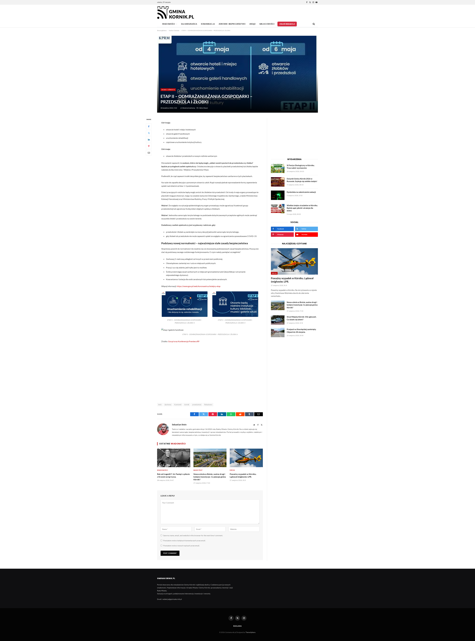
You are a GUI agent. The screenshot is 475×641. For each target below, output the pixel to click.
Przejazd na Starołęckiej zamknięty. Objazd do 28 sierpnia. (301, 330)
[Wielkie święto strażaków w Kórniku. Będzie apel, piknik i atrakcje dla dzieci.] (278, 208)
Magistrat (198, 470)
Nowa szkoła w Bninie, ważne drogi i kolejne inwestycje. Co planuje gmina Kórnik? (209, 477)
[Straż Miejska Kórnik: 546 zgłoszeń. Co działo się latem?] (278, 320)
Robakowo (208, 405)
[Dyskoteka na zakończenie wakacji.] (278, 195)
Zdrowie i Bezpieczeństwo (232, 24)
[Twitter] (149, 133)
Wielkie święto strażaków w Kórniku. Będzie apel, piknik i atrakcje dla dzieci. (302, 208)
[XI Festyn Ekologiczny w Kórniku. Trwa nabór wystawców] (278, 168)
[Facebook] (149, 126)
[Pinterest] (149, 146)
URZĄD (252, 24)
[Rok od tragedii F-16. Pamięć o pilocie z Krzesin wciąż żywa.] (173, 458)
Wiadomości (162, 470)
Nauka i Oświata (174, 30)
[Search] (313, 24)
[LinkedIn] (149, 139)
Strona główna (161, 30)
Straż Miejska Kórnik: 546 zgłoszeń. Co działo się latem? (301, 318)
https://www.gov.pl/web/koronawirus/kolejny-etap (198, 286)
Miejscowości (267, 24)
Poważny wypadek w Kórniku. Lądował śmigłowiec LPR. (243, 475)
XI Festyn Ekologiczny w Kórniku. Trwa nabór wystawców (301, 166)
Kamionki (177, 405)
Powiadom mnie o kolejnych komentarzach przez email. (184, 540)
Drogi (232, 470)
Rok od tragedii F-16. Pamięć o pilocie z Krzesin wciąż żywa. (173, 475)
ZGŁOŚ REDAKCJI (287, 24)
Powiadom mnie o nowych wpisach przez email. (181, 546)
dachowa (168, 405)
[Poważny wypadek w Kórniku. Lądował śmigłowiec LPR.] (246, 458)
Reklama (237, 626)
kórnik (186, 405)
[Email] (149, 153)
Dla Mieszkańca (189, 24)
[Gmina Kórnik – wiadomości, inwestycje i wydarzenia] (175, 13)
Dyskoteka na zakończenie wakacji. (301, 192)
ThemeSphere (250, 632)
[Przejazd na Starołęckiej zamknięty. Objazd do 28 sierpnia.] (278, 332)
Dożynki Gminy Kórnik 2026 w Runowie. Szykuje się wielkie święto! (302, 180)
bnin (160, 405)
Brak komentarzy (189, 108)
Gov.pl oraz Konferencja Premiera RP (183, 341)
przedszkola (196, 405)
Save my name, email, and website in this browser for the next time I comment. (193, 535)
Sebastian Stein (179, 424)
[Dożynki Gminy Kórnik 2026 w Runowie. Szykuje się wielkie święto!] (278, 182)
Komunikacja (208, 24)
